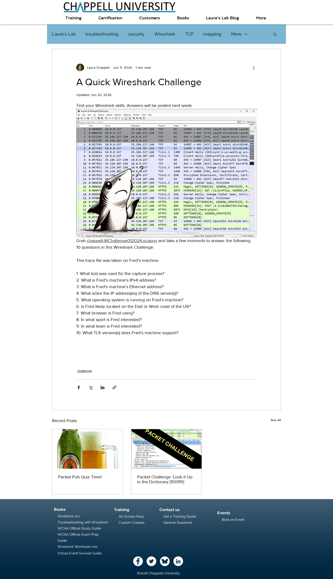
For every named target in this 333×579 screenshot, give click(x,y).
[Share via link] (114, 387)
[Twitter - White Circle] (151, 561)
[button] (73, 17)
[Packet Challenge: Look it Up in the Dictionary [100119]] (166, 449)
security (136, 34)
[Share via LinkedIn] (102, 387)
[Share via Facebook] (78, 387)
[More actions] (254, 67)
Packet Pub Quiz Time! (80, 477)
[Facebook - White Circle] (138, 561)
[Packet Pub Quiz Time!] (87, 449)
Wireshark (164, 34)
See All (276, 420)
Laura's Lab (64, 34)
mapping (212, 34)
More (236, 34)
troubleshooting (102, 34)
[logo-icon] (165, 561)
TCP (189, 34)
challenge (84, 371)
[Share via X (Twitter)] (90, 387)
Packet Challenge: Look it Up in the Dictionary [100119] (164, 479)
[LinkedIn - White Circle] (178, 561)
